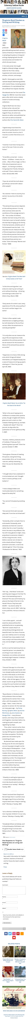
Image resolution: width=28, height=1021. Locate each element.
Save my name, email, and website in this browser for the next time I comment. (13, 917)
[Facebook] (6, 934)
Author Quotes (12, 837)
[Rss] (22, 934)
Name (4, 898)
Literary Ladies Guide (14, 5)
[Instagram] (14, 934)
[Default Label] (18, 934)
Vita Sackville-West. (17, 120)
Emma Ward (6, 25)
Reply (5, 867)
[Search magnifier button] (24, 928)
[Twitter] (10, 934)
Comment (5, 885)
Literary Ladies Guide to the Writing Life (14, 1014)
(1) (15, 26)
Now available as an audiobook (14, 1011)
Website (4, 908)
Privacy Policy (14, 1017)
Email (4, 903)
